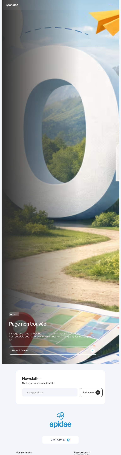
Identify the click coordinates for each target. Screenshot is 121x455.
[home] (12, 5)
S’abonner (88, 392)
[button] (59, 5)
